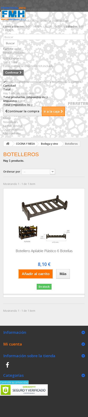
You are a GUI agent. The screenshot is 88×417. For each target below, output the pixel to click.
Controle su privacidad (14, 382)
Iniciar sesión (11, 2)
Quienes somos (13, 129)
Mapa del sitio (12, 133)
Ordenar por (11, 171)
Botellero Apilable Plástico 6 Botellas (44, 250)
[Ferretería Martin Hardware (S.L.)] (14, 17)
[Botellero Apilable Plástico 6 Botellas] (44, 217)
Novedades (10, 122)
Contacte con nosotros (17, 6)
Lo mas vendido (13, 126)
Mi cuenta (12, 344)
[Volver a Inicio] (8, 143)
